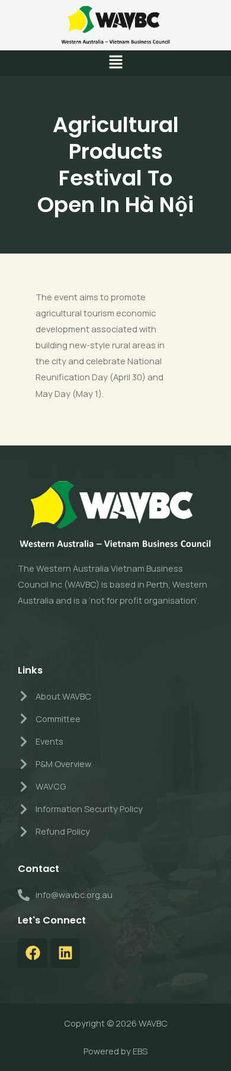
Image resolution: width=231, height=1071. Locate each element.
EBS (140, 1051)
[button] (115, 63)
